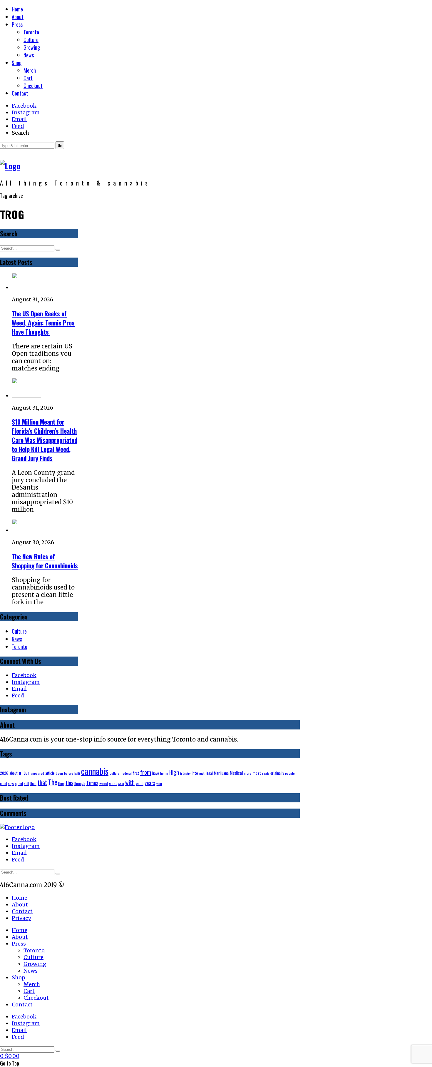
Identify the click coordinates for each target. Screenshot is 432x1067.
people (290, 773)
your (159, 783)
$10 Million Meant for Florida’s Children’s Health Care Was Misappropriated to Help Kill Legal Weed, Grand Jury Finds (44, 440)
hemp (164, 773)
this (69, 783)
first (136, 773)
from (145, 772)
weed (103, 783)
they (61, 783)
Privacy (21, 918)
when (121, 783)
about (13, 773)
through (79, 783)
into (195, 773)
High (174, 772)
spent (19, 783)
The (52, 782)
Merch (30, 70)
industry (185, 773)
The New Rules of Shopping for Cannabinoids (45, 561)
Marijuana (221, 773)
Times (92, 783)
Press (17, 24)
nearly (265, 773)
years (150, 783)
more (247, 773)
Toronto (31, 32)
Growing (32, 47)
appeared (37, 773)
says (11, 783)
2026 (4, 773)
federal (127, 773)
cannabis (94, 770)
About (18, 17)
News (29, 55)
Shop (16, 62)
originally (277, 773)
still (26, 783)
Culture (31, 40)
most (256, 772)
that (42, 782)
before (68, 773)
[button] (60, 145)
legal (209, 773)
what (113, 783)
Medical (236, 773)
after (24, 772)
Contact (20, 93)
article (50, 773)
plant (3, 783)
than (33, 783)
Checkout (33, 85)
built (77, 773)
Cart (28, 78)
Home (17, 9)
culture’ (115, 773)
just (202, 773)
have (155, 773)
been (59, 773)
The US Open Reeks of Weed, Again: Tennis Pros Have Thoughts (43, 322)
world (139, 783)
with (130, 782)
